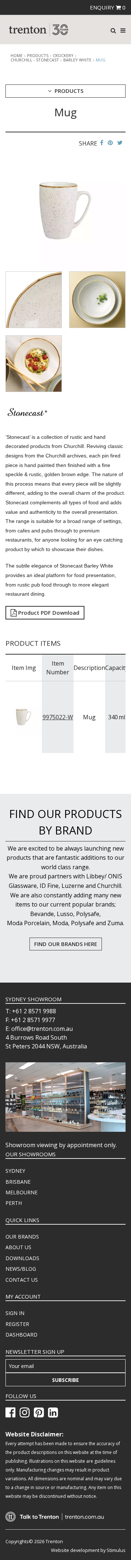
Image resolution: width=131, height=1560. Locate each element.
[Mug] (65, 210)
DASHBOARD (21, 1334)
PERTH (13, 1202)
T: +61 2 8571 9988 (30, 1011)
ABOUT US (18, 1247)
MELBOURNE (21, 1192)
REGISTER (17, 1323)
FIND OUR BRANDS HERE (65, 943)
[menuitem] (65, 1171)
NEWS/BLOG (20, 1268)
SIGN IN (14, 1313)
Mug (101, 60)
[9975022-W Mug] (23, 716)
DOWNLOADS (22, 1258)
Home (17, 55)
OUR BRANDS (22, 1236)
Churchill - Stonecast (35, 60)
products (37, 55)
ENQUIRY (108, 7)
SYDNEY (15, 1170)
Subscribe (65, 1379)
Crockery (63, 55)
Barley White (77, 60)
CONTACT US (21, 1279)
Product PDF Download (48, 612)
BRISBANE (18, 1181)
